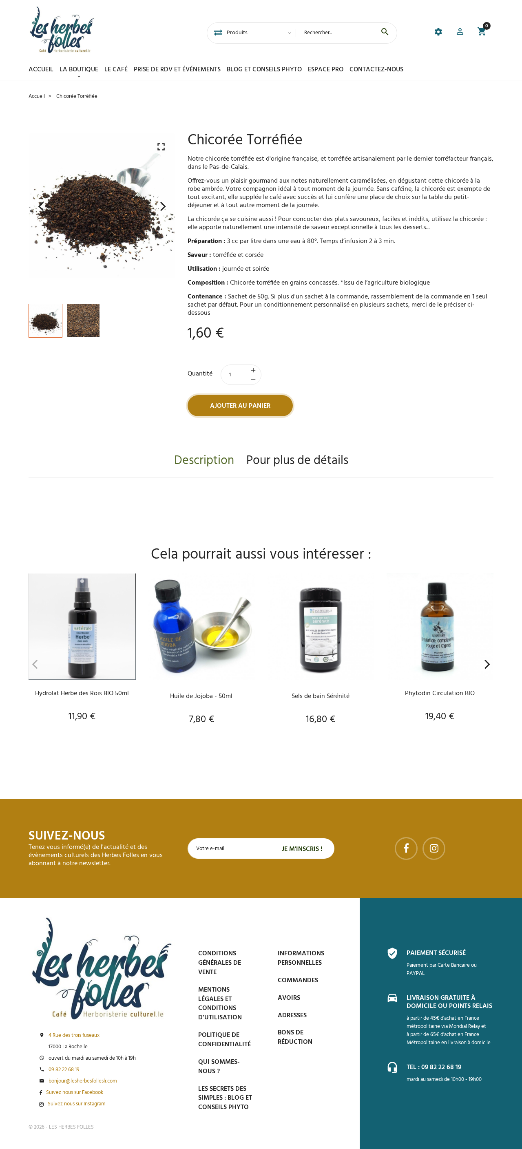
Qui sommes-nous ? (219, 1067)
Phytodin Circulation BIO (440, 693)
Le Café (116, 70)
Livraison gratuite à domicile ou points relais (449, 1002)
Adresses (292, 1015)
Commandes (298, 980)
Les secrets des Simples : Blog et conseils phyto (225, 1098)
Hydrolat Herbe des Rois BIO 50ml (82, 693)
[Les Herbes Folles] (62, 29)
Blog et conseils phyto (264, 70)
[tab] (218, 33)
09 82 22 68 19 (64, 1070)
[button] (460, 33)
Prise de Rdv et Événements (177, 70)
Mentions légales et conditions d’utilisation (220, 1004)
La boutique (79, 70)
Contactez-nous (376, 70)
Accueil (41, 70)
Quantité (200, 374)
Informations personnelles (301, 958)
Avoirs (289, 998)
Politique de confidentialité (224, 1040)
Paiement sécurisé (436, 953)
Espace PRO (325, 70)
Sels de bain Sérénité (320, 696)
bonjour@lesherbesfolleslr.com (83, 1081)
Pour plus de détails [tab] (297, 461)
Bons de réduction (295, 1037)
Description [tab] (204, 461)
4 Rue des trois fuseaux (74, 1035)
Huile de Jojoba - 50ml (201, 696)
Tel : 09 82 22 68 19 (434, 1067)
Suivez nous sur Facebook (74, 1092)
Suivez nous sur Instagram (77, 1104)
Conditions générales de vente (219, 963)
